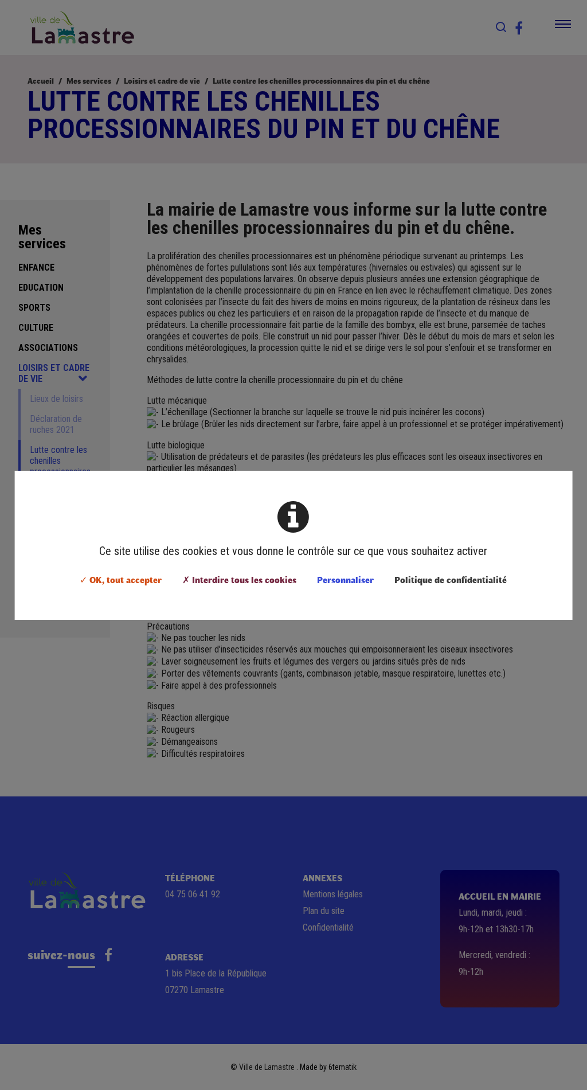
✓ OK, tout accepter (121, 579)
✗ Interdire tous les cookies (239, 579)
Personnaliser (345, 579)
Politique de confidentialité (450, 579)
